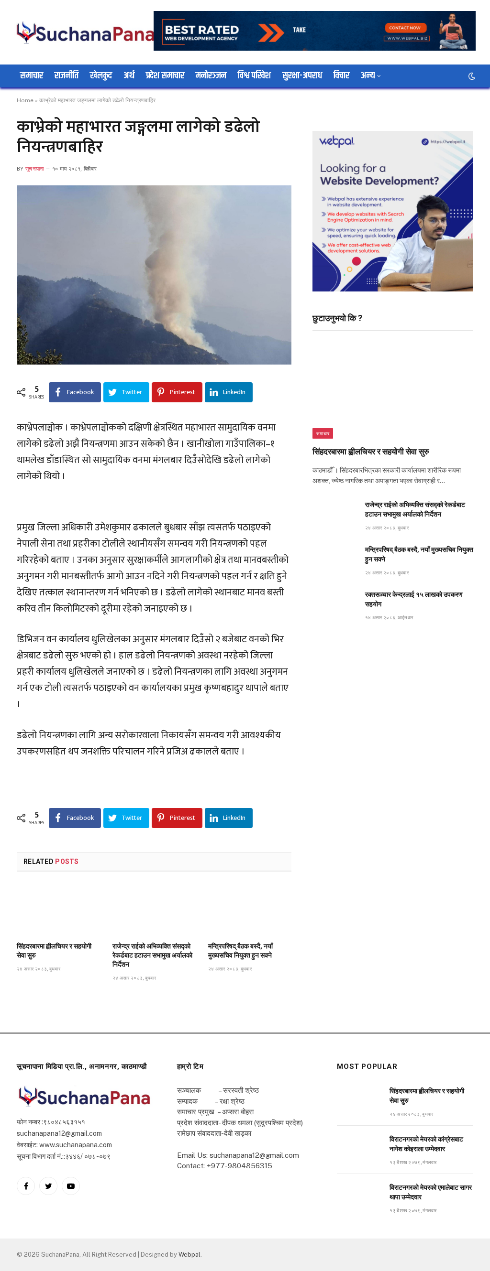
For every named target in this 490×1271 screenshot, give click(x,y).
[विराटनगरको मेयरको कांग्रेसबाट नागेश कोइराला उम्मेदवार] (359, 1149)
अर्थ (128, 75)
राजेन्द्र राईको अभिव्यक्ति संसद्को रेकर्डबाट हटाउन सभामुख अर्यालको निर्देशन (152, 955)
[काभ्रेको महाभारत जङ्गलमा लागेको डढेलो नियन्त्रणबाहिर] (154, 275)
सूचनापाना (34, 169)
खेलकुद (101, 75)
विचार (341, 75)
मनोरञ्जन (211, 75)
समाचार (31, 75)
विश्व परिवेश (254, 75)
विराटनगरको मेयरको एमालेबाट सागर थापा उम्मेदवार (431, 1192)
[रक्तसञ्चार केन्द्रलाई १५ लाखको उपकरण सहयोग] (334, 605)
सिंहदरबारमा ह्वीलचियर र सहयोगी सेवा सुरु (54, 950)
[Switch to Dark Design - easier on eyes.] (471, 76)
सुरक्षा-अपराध (302, 75)
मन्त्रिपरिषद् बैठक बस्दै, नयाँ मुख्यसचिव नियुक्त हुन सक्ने (240, 950)
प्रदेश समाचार (165, 75)
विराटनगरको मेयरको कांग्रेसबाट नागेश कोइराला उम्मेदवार (426, 1144)
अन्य (368, 75)
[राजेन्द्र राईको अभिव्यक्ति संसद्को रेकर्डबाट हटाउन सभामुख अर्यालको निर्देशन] (154, 910)
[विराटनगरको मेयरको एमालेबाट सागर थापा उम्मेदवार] (359, 1198)
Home (25, 100)
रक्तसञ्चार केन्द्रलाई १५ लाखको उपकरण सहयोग (414, 599)
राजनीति (66, 75)
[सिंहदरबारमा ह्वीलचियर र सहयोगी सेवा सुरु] (58, 910)
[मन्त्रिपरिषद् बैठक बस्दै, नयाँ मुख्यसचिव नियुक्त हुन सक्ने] (249, 910)
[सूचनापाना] (86, 32)
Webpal (189, 1254)
